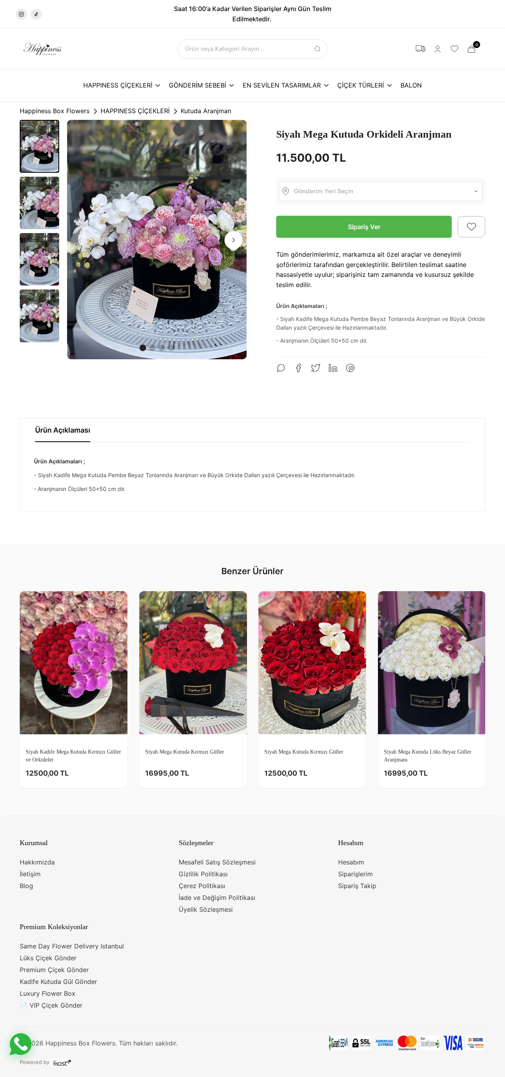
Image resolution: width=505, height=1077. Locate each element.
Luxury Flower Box (47, 993)
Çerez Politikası (202, 886)
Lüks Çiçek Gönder (48, 958)
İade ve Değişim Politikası (217, 898)
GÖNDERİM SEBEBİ (197, 85)
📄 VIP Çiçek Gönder (51, 1005)
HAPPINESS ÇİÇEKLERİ (117, 85)
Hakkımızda (37, 862)
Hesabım (351, 862)
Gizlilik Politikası (203, 874)
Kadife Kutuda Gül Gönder (58, 982)
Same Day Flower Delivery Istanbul (72, 946)
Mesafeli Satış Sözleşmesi (217, 862)
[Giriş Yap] (437, 49)
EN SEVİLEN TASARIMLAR (282, 85)
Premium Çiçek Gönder (54, 970)
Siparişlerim (355, 874)
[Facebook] (298, 368)
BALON (411, 85)
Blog (26, 886)
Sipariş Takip (357, 886)
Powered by (35, 1062)
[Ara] (317, 48)
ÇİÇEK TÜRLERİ (360, 85)
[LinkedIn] (333, 368)
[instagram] (21, 14)
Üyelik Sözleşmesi (206, 909)
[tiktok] (36, 14)
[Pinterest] (350, 368)
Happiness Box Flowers (55, 111)
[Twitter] (315, 368)
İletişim (30, 874)
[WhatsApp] (281, 368)
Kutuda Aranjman (206, 111)
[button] (471, 226)
